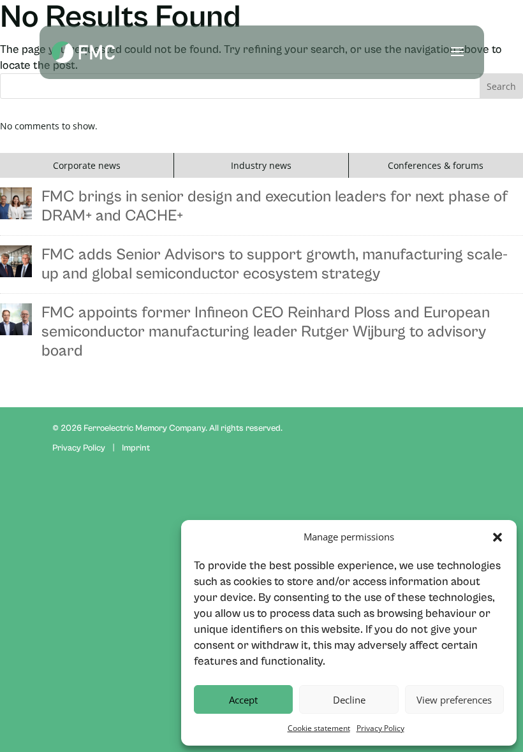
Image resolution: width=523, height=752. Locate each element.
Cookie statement (319, 728)
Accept (243, 699)
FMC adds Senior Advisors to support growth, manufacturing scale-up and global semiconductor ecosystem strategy (274, 264)
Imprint (136, 448)
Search (501, 86)
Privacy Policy (380, 728)
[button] (497, 537)
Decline (349, 699)
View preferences (454, 699)
